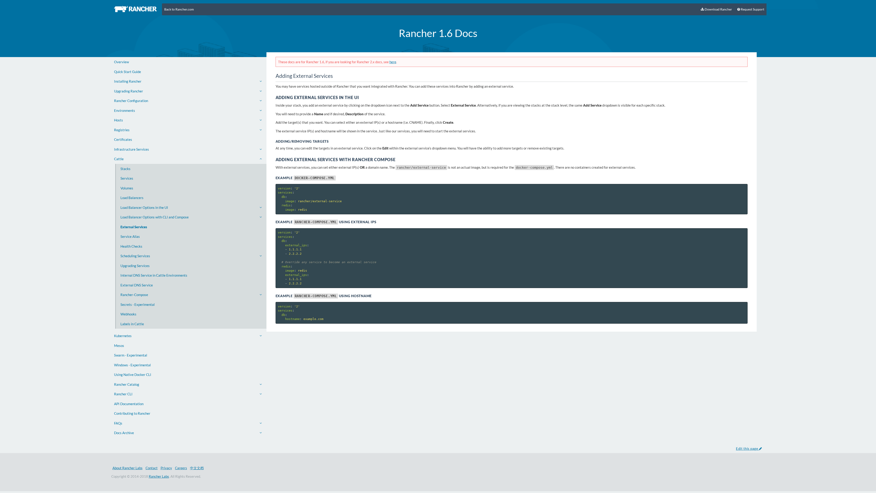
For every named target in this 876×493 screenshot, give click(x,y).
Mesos (119, 346)
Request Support (752, 9)
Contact (152, 468)
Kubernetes (123, 336)
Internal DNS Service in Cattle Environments (153, 275)
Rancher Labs (159, 476)
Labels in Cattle (132, 324)
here (392, 62)
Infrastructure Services (131, 149)
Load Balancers (131, 198)
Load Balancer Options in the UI (144, 207)
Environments (124, 110)
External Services (133, 227)
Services (126, 178)
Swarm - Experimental (130, 355)
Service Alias (130, 236)
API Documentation (128, 404)
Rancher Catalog (126, 384)
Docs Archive (124, 433)
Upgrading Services (135, 266)
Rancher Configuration (131, 101)
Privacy (166, 468)
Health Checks (131, 246)
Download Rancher (718, 9)
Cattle (119, 159)
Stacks (125, 169)
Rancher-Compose (134, 295)
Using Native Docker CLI (132, 374)
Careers (181, 468)
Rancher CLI (123, 394)
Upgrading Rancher (128, 91)
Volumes (126, 188)
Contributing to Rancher (132, 413)
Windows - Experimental (132, 365)
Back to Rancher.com (179, 9)
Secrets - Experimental (137, 304)
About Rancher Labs (127, 468)
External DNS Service (136, 285)
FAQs (118, 423)
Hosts (118, 120)
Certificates (123, 139)
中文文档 (197, 468)
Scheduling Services (135, 256)
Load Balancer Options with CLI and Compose (154, 217)
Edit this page (747, 448)
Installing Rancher (127, 81)
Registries (122, 130)
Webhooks (128, 314)
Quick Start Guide (127, 72)
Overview (121, 62)
